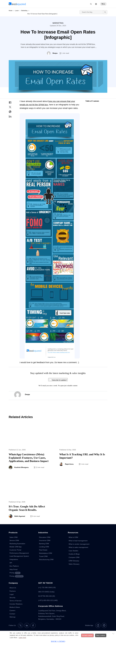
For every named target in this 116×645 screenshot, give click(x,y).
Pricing (14, 573)
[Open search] (105, 12)
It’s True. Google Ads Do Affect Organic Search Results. (33, 499)
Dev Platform (14, 566)
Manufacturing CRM (46, 559)
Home (10, 10)
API (11, 563)
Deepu (27, 394)
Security (12, 597)
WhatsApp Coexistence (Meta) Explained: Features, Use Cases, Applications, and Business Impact (33, 447)
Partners (13, 591)
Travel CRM (43, 556)
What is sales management (78, 547)
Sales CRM (14, 537)
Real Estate (43, 550)
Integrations (14, 559)
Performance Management (19, 553)
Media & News (15, 607)
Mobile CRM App (16, 547)
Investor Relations (16, 604)
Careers (12, 610)
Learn (17, 10)
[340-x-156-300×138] (17, 4)
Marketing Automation (17, 543)
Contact (12, 614)
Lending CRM (44, 547)
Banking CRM (44, 543)
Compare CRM (74, 557)
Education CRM (44, 537)
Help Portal (13, 569)
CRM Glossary (74, 561)
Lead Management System (19, 556)
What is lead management (78, 541)
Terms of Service (16, 601)
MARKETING (58, 23)
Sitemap (12, 617)
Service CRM (14, 540)
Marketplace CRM (45, 553)
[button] (103, 4)
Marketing (24, 10)
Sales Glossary (74, 564)
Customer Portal (15, 550)
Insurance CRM (44, 540)
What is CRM (73, 537)
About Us (13, 588)
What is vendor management (79, 544)
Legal (11, 594)
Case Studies (73, 551)
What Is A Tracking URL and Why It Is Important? (83, 447)
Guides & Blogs (74, 554)
